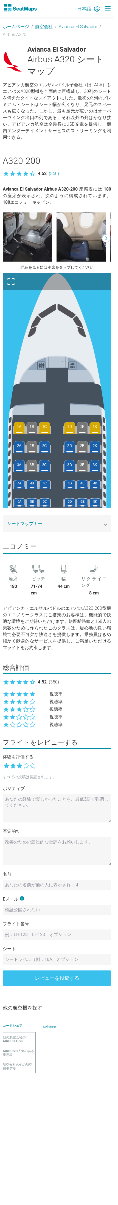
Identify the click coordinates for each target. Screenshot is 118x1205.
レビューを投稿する (57, 978)
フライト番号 (16, 923)
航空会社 (44, 26)
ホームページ (16, 26)
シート (9, 948)
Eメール (10, 899)
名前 (7, 874)
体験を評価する (18, 756)
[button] (31, 173)
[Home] (20, 7)
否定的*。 (12, 831)
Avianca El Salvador (78, 26)
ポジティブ (14, 788)
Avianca (49, 1027)
